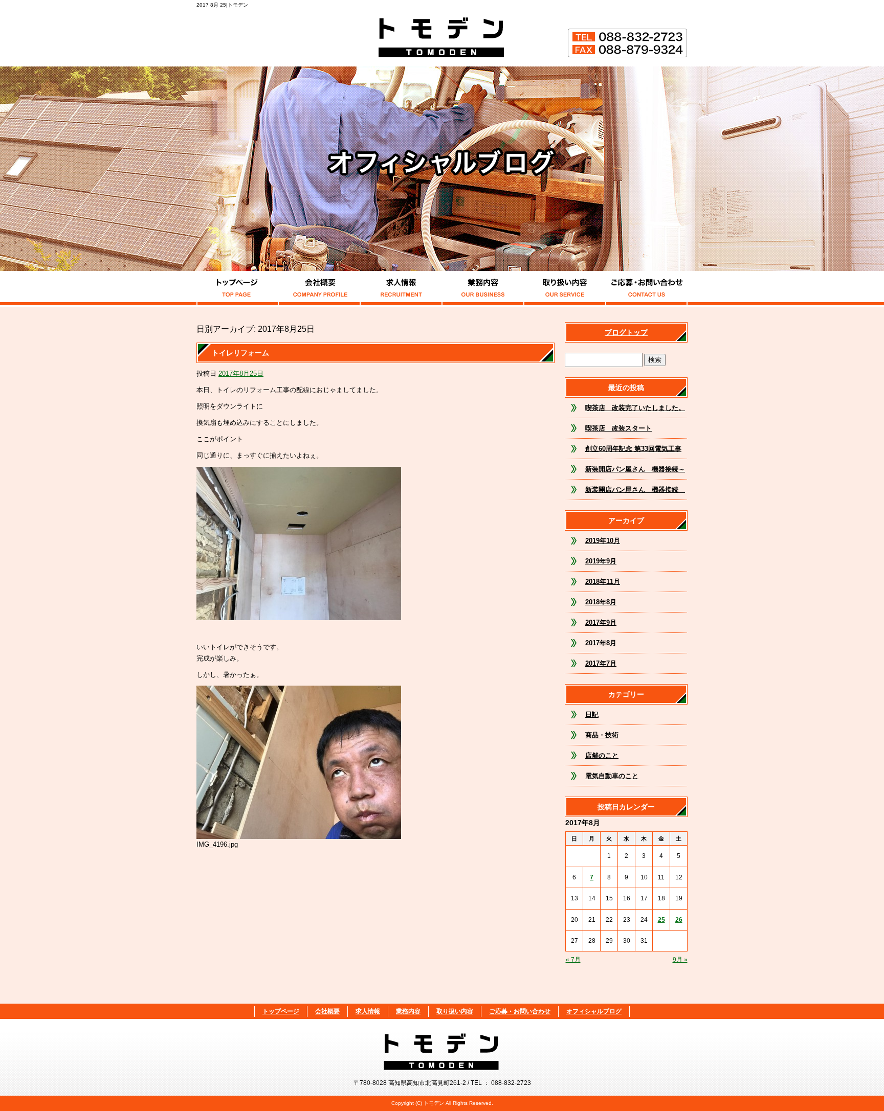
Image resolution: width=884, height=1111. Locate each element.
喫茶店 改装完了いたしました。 (635, 408)
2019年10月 (602, 541)
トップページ (237, 289)
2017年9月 (600, 622)
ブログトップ (626, 332)
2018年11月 (602, 581)
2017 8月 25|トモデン (222, 5)
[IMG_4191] (298, 614)
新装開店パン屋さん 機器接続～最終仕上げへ (635, 472)
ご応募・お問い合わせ (647, 289)
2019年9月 (600, 561)
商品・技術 (601, 735)
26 (678, 919)
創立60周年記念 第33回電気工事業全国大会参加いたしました (633, 452)
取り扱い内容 (565, 289)
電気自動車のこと (611, 776)
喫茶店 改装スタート (618, 428)
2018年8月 (600, 602)
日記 (592, 714)
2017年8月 (600, 643)
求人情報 (401, 289)
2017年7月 (600, 663)
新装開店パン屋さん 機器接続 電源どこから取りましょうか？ (635, 493)
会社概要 (319, 289)
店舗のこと (601, 755)
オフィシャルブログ (594, 1011)
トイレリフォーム (240, 353)
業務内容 (483, 289)
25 (661, 919)
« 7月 (573, 959)
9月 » (680, 959)
